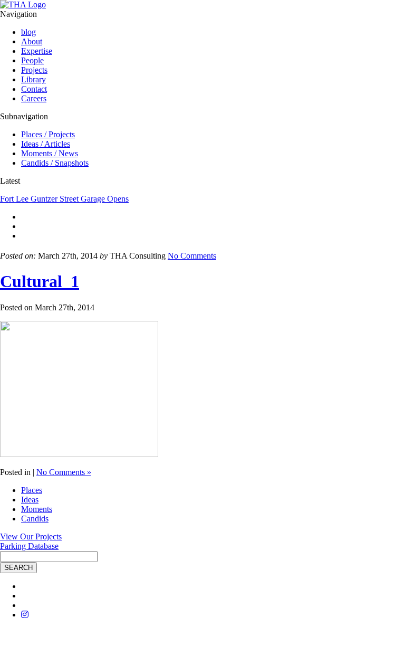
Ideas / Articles (45, 143)
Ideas (29, 499)
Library (33, 79)
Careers (33, 98)
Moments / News (49, 153)
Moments (36, 509)
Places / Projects (48, 134)
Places (31, 490)
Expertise (36, 50)
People (32, 60)
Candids (35, 518)
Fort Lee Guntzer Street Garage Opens (64, 198)
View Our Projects (31, 536)
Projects (34, 69)
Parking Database (29, 546)
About (31, 41)
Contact (34, 88)
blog (28, 31)
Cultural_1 (39, 281)
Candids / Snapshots (55, 162)
